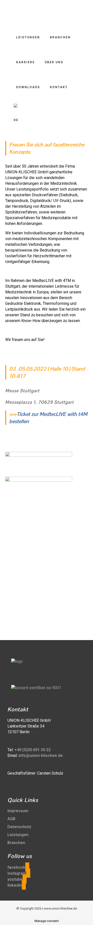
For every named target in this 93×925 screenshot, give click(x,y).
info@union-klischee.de (41, 755)
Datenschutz (19, 826)
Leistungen (18, 834)
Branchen (16, 842)
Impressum (17, 810)
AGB (11, 818)
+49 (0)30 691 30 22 (32, 749)
